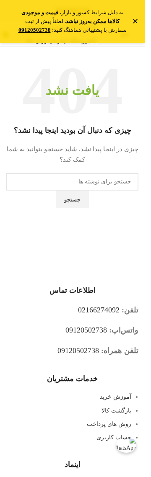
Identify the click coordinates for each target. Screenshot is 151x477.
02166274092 (99, 310)
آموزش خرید (115, 397)
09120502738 (86, 330)
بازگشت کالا (116, 410)
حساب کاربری (113, 437)
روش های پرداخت (109, 424)
